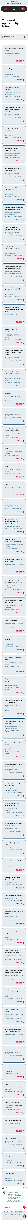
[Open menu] (14, 9)
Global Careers (14, 1)
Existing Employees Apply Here (14, 3)
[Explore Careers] (23, 8)
